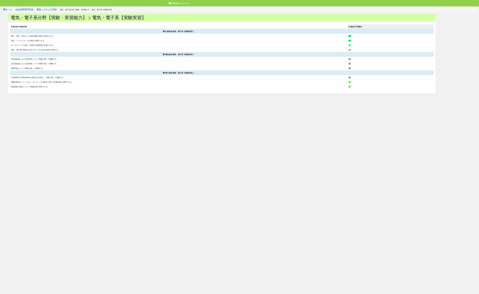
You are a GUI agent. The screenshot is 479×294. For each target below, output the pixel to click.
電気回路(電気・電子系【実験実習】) (179, 54)
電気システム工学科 (47, 9)
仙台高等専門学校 (24, 9)
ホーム (8, 9)
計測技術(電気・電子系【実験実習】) (179, 31)
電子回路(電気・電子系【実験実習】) (179, 73)
